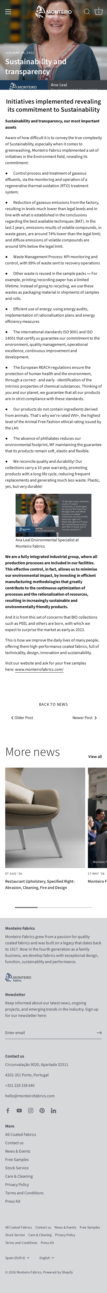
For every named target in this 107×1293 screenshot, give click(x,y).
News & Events (17, 1151)
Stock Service (17, 1168)
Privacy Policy (17, 1185)
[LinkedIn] (53, 1110)
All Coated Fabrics (20, 1134)
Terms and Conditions (24, 1193)
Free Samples (17, 1159)
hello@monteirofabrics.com (30, 1096)
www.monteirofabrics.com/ (39, 669)
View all (95, 757)
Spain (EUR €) (15, 1258)
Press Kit (12, 1201)
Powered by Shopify (58, 1272)
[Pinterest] (42, 1110)
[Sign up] (99, 1032)
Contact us (14, 1143)
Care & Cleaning (19, 1176)
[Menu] (8, 11)
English (44, 1258)
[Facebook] (7, 1110)
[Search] (87, 12)
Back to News (53, 704)
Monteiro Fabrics (29, 1272)
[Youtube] (19, 1110)
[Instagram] (30, 1110)
